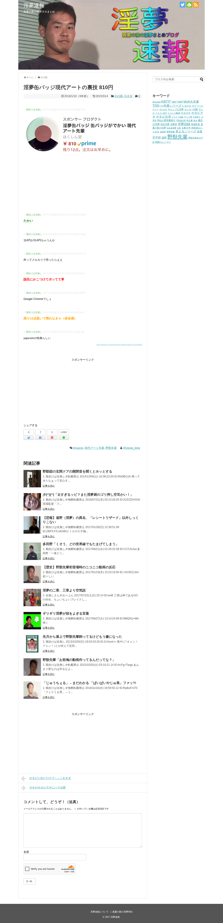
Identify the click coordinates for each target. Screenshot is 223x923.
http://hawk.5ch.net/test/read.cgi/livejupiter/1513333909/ (119, 344)
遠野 (164, 137)
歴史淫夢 (165, 124)
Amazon (78, 447)
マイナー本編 (177, 117)
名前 (26, 851)
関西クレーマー (163, 142)
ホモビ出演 (163, 116)
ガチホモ (163, 109)
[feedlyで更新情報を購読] (189, 4)
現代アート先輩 (94, 447)
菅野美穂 (170, 132)
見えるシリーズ (185, 131)
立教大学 (186, 128)
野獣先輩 (111, 447)
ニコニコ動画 (174, 113)
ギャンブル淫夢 (176, 109)
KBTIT (166, 101)
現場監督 (195, 124)
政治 (195, 120)
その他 (118, 96)
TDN (155, 105)
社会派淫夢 (171, 128)
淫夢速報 (34, 5)
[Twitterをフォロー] (182, 4)
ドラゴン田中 (161, 113)
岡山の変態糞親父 (166, 120)
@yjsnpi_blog (131, 447)
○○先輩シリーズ (170, 105)
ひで (194, 106)
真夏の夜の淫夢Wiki (122, 911)
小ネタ (128, 96)
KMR (180, 101)
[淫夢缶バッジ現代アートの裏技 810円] (40, 438)
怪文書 (189, 120)
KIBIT (174, 102)
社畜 (179, 128)
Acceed (156, 101)
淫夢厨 (173, 124)
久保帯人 (197, 117)
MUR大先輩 (191, 101)
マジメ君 (188, 117)
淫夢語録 (184, 124)
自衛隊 (163, 132)
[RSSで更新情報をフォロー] (196, 4)
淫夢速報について (99, 911)
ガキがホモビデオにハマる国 (47, 787)
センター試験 (191, 109)
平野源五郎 (181, 120)
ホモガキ (186, 113)
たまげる (186, 106)
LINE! (64, 432)
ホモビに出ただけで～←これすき (50, 778)
